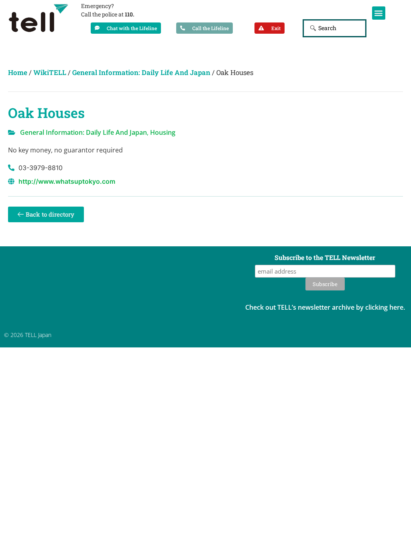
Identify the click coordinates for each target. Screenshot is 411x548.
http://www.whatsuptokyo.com (66, 181)
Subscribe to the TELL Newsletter (325, 258)
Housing (162, 132)
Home (17, 72)
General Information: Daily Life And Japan (141, 72)
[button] (378, 13)
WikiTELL (49, 72)
